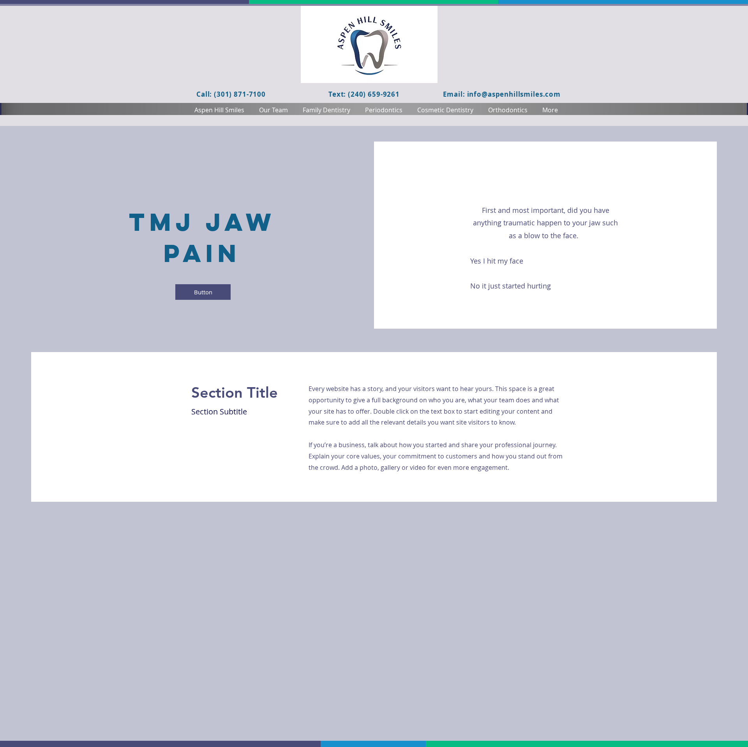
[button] (203, 292)
